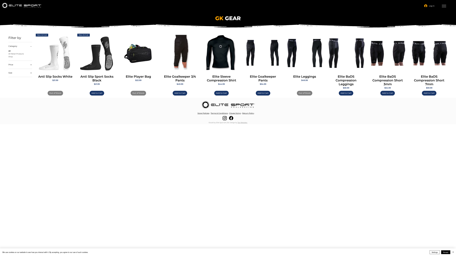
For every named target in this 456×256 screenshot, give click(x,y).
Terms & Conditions (219, 113)
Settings (435, 252)
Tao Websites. (242, 122)
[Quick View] (138, 53)
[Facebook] (231, 118)
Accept (445, 252)
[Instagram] (225, 118)
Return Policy (248, 113)
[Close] (453, 252)
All (9, 51)
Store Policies (203, 113)
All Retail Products (16, 54)
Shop (10, 57)
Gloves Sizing (235, 113)
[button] (444, 6)
